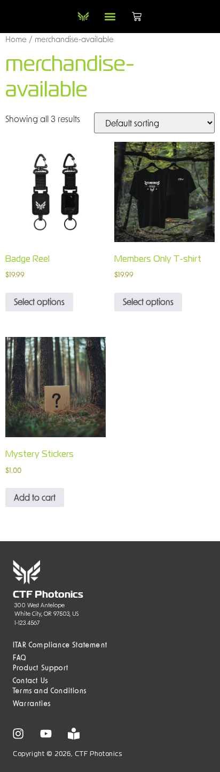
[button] (110, 17)
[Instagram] (18, 733)
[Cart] (136, 16)
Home (16, 39)
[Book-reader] (73, 733)
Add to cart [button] (35, 497)
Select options (39, 301)
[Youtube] (46, 733)
